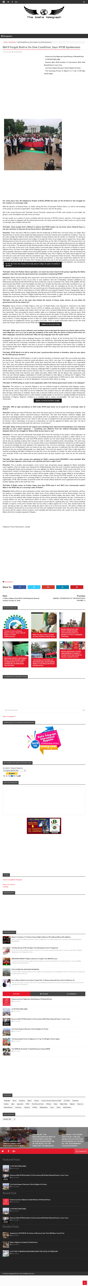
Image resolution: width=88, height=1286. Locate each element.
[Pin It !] (76, 587)
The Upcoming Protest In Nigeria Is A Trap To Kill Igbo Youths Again (35, 1039)
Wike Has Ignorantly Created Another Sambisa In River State (44, 635)
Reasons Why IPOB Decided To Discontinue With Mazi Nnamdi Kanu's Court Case (40, 1019)
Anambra (22, 1100)
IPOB (27, 1104)
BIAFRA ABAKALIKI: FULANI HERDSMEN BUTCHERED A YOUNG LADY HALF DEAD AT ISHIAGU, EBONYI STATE (71, 654)
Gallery (6, 1104)
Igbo (12, 1104)
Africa (14, 1100)
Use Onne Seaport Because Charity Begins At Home (63, 68)
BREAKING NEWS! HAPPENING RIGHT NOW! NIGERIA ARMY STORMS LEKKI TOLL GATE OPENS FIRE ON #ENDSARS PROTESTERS (15, 661)
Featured (75, 1100)
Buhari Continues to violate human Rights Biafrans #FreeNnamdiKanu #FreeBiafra (41, 937)
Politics (35, 1107)
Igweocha (20, 1104)
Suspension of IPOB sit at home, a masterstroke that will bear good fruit (37, 1233)
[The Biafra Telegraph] (44, 13)
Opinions (27, 1107)
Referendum (44, 1107)
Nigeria (72, 1104)
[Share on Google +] (48, 587)
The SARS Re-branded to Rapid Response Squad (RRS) (30, 1049)
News (55, 1104)
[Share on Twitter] (34, 587)
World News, (18, 52)
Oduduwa (18, 1107)
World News (12, 42)
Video (58, 1107)
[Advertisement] (44, 26)
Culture (36, 1100)
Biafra (29, 1100)
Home (5, 42)
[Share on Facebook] (19, 587)
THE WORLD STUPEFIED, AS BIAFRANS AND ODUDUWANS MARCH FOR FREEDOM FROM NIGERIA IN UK (44, 662)
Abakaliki (7, 1100)
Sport (52, 1107)
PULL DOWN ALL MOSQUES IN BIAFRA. (25, 969)
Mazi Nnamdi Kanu (38, 1104)
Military (48, 1104)
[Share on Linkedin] (62, 587)
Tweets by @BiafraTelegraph (12, 880)
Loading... (6, 887)
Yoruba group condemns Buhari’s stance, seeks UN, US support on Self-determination (14, 633)
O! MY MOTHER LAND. (52, 59)
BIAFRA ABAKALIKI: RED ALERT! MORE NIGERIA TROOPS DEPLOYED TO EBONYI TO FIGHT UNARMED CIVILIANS (71, 632)
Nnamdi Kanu (8, 1107)
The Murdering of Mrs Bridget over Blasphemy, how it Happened (34, 948)
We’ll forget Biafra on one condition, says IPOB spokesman (41, 47)
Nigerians (80, 1104)
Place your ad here (9, 884)
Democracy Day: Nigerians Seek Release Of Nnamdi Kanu (64, 56)
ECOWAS (67, 1100)
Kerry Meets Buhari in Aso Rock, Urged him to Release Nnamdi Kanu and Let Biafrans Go (43, 980)
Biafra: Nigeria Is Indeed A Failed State (24, 1242)
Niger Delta (63, 1104)
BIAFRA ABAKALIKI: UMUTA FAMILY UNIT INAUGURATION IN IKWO (14, 1143)
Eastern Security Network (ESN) (51, 1100)
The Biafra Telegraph (9, 1273)
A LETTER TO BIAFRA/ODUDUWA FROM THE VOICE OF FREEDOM (34, 1251)
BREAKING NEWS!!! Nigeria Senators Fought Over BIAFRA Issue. (34, 959)
